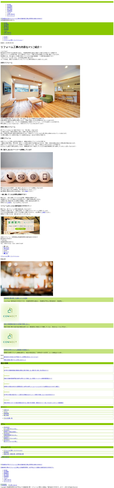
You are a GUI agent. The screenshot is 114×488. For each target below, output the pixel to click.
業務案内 (9, 7)
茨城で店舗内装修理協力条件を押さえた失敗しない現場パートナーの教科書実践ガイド (28, 378)
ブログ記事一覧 (8, 418)
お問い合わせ (11, 14)
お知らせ (6, 410)
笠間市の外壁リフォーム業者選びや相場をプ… (17, 349)
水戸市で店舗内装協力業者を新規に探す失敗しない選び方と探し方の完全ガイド (26, 370)
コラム (6, 411)
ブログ (9, 12)
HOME (9, 4)
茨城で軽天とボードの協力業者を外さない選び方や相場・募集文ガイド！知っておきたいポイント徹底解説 (33, 402)
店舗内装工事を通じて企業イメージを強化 (15, 298)
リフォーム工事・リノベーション (13, 40)
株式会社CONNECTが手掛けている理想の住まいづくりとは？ (21, 357)
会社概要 (9, 6)
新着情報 (6, 413)
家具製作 (6, 452)
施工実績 (9, 9)
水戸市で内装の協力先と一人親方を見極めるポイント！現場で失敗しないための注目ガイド (29, 394)
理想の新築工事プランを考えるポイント (15, 360)
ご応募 (9, 202)
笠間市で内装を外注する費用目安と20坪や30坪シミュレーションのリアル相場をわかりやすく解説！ (32, 386)
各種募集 (9, 11)
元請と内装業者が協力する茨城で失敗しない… (17, 324)
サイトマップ (11, 15)
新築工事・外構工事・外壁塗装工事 (14, 454)
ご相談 (26, 191)
